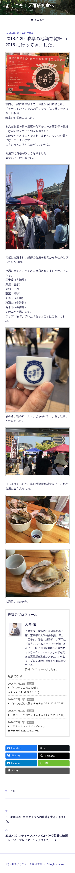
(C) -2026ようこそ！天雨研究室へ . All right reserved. (36, 864)
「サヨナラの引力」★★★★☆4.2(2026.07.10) (37, 715)
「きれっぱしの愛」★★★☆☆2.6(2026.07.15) (37, 703)
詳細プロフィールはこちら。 (41, 669)
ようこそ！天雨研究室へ (29, 5)
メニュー (39, 19)
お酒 (13, 791)
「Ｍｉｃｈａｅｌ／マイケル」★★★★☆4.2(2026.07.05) (27, 728)
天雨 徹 (30, 33)
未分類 (30, 684)
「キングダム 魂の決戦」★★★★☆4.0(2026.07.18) (23, 689)
